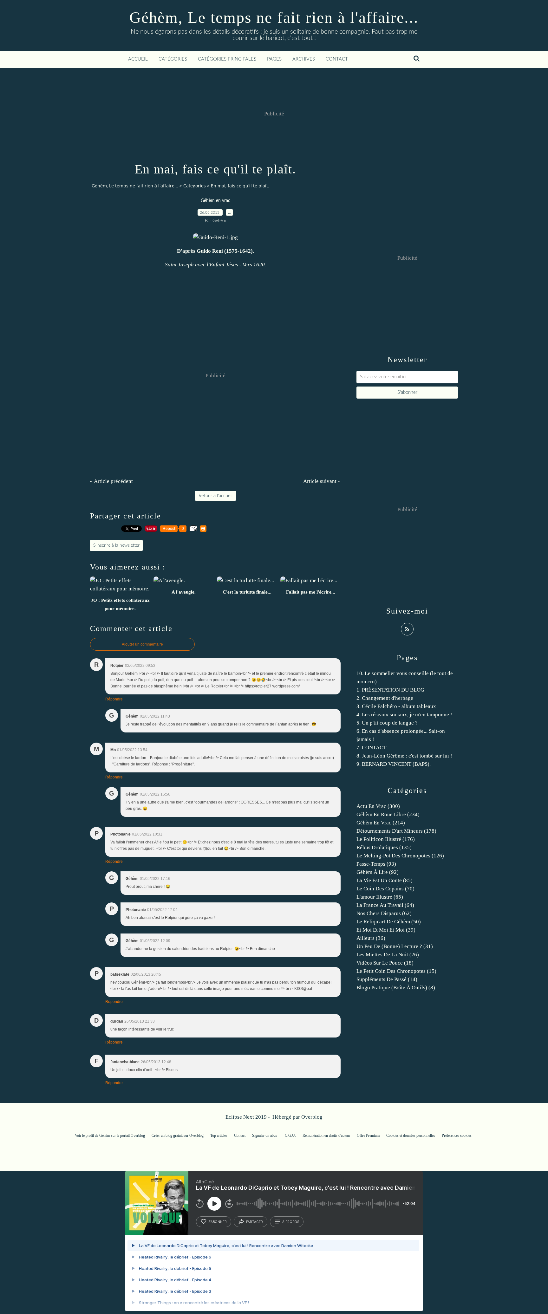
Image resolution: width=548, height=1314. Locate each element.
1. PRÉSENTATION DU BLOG (390, 690)
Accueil (138, 59)
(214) (380, 823)
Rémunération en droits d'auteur (326, 1135)
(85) (384, 880)
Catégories (173, 59)
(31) (394, 946)
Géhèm (104, 1135)
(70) (385, 889)
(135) (384, 847)
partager (254, 1222)
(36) (370, 938)
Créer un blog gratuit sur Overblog (178, 1135)
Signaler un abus (265, 1135)
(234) (388, 814)
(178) (396, 831)
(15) (396, 971)
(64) (385, 905)
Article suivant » (322, 481)
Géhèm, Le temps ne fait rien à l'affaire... (274, 17)
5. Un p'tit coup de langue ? (387, 723)
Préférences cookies (457, 1135)
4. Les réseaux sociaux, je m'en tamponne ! (404, 715)
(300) (378, 806)
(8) (395, 988)
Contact (337, 59)
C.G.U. (290, 1135)
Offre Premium (368, 1135)
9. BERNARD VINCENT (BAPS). (393, 764)
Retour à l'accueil (215, 495)
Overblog (312, 1117)
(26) (387, 955)
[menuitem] (138, 59)
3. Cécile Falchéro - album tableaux (396, 706)
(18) (385, 963)
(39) (385, 930)
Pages (274, 59)
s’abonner (217, 1222)
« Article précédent (111, 481)
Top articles (218, 1135)
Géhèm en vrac (215, 200)
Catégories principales (227, 59)
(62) (384, 913)
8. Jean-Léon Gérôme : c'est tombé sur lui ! (404, 756)
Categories (194, 186)
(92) (377, 872)
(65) (379, 897)
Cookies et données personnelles (410, 1135)
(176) (385, 839)
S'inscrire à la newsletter (116, 545)
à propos (290, 1222)
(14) (386, 979)
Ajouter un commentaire (142, 644)
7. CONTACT (371, 748)
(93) (376, 864)
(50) (388, 922)
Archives (303, 59)
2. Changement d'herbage (384, 698)
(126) (400, 856)
